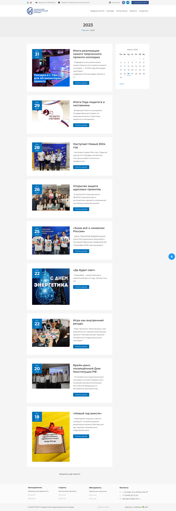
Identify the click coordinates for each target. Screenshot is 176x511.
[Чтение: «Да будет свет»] (51, 286)
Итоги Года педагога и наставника (89, 103)
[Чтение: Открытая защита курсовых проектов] (51, 197)
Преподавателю (35, 488)
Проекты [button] (133, 11)
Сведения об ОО (97, 11)
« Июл (121, 84)
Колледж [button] (110, 11)
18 (125, 70)
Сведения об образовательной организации (75, 2)
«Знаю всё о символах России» (89, 229)
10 (121, 66)
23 (144, 70)
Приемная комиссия (98, 491)
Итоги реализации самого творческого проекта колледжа (87, 54)
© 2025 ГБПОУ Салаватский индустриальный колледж (51, 507)
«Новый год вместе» (87, 413)
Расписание (116, 2)
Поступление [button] (121, 11)
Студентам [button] (143, 11)
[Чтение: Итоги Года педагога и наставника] (51, 114)
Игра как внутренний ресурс (88, 322)
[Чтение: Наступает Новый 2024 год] (51, 156)
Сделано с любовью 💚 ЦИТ (136, 507)
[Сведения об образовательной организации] (59, 2)
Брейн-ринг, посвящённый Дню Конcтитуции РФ (87, 368)
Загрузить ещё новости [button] (69, 474)
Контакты (124, 488)
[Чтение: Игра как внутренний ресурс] (51, 333)
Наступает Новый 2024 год (89, 145)
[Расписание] (110, 2)
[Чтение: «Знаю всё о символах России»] (51, 240)
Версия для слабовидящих (47, 2)
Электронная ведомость (38, 491)
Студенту (62, 488)
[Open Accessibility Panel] (171, 256)
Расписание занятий (67, 491)
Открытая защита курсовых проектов (87, 187)
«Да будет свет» (84, 270)
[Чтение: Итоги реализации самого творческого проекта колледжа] (51, 68)
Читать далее (81, 82)
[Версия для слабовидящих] (36, 2)
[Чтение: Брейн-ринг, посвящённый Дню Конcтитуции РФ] (51, 376)
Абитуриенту (95, 488)
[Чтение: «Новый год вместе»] (51, 437)
